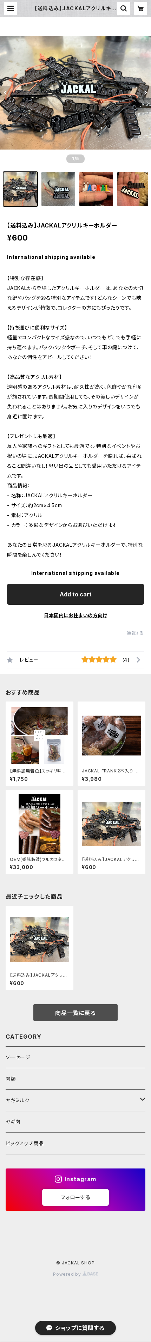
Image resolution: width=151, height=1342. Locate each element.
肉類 (11, 1079)
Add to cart (76, 594)
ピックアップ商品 (25, 1143)
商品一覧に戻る (75, 1012)
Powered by (68, 1274)
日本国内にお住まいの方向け (75, 615)
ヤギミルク (17, 1100)
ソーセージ (18, 1057)
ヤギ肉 (13, 1122)
